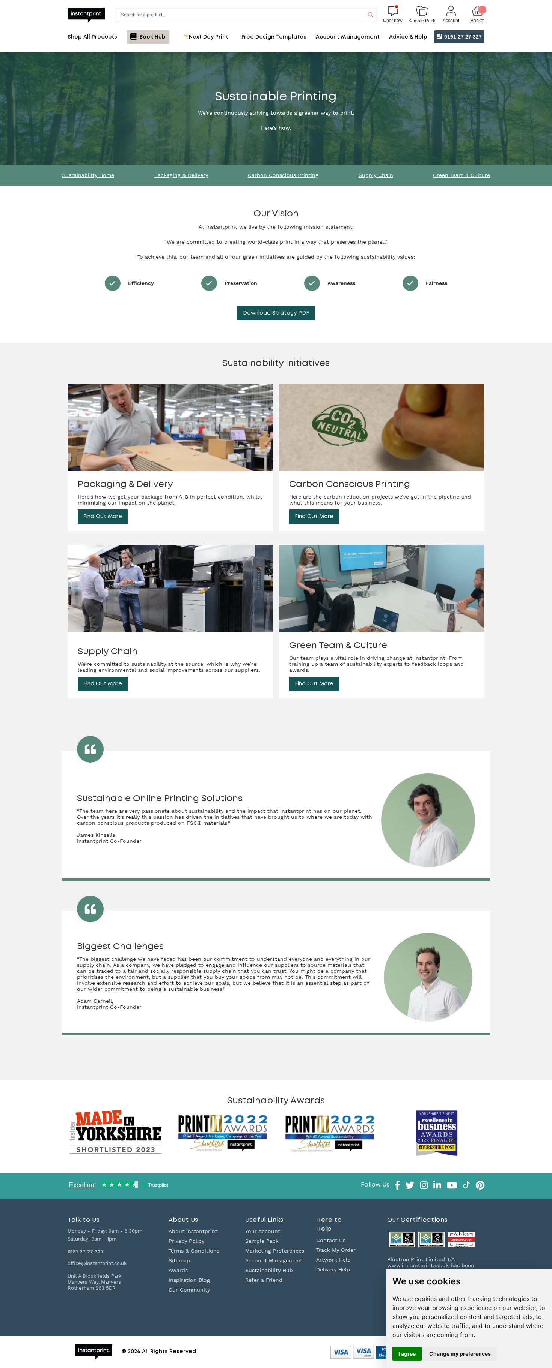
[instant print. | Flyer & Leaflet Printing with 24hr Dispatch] (86, 15)
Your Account (262, 1231)
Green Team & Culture (461, 175)
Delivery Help (333, 1269)
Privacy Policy (186, 1241)
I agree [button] (407, 1353)
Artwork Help (333, 1260)
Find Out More (102, 516)
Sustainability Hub (269, 1270)
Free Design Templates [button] (273, 37)
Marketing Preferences (274, 1251)
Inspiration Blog (189, 1280)
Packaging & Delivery (181, 175)
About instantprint (193, 1231)
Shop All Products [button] (92, 37)
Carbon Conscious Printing (283, 175)
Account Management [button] (348, 37)
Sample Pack (262, 1241)
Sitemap (179, 1260)
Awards (178, 1270)
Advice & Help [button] (408, 37)
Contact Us (330, 1240)
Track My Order (336, 1250)
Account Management (273, 1260)
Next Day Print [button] (207, 37)
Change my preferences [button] (460, 1353)
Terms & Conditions (194, 1251)
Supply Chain (376, 175)
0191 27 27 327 (462, 37)
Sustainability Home (88, 175)
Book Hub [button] (152, 37)
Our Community (189, 1290)
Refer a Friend (263, 1280)
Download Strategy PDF (276, 313)
